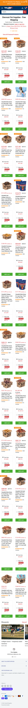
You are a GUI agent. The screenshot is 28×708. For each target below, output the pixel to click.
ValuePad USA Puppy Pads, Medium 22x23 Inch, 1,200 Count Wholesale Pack (20, 104)
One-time (6, 68)
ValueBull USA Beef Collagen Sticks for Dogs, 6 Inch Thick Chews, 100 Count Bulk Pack (20, 494)
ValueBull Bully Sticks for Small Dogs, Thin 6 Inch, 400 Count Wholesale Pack (6, 495)
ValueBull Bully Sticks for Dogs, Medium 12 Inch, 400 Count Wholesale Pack (20, 398)
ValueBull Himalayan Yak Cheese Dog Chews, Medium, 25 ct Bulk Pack (6, 445)
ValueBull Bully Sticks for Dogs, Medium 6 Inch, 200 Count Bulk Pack (20, 446)
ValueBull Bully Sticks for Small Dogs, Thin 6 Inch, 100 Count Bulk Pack (20, 57)
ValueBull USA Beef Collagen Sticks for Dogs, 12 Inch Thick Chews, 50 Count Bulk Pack (20, 543)
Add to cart (7, 81)
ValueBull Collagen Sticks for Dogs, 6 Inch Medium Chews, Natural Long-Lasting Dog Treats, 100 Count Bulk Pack (6, 298)
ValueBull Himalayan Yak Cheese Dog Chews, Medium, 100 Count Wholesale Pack (20, 347)
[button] (4, 61)
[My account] (22, 8)
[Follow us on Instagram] (8, 686)
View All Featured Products (11, 34)
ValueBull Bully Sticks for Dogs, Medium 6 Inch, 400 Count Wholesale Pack (20, 250)
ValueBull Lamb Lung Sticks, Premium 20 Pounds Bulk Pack (6, 151)
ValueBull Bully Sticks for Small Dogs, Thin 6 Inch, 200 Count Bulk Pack (6, 348)
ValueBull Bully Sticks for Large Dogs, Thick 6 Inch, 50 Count (20, 296)
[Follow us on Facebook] (2, 686)
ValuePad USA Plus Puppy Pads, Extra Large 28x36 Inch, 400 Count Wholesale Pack (20, 591)
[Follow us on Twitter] (5, 686)
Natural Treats (14, 28)
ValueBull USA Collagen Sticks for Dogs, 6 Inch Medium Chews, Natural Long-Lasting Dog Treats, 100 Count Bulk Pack (6, 200)
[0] (25, 8)
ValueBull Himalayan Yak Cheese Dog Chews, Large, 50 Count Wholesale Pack (6, 249)
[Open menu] (2, 8)
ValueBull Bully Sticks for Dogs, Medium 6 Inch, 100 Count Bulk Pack (6, 57)
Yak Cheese (23, 26)
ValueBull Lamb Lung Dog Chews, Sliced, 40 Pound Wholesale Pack (6, 592)
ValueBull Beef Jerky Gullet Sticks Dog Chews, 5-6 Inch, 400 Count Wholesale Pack (6, 395)
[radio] (3, 68)
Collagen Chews (10, 26)
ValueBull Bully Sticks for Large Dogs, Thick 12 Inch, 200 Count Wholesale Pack (6, 542)
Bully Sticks (17, 26)
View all (24, 622)
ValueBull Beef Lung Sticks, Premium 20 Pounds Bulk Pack (20, 151)
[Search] (25, 11)
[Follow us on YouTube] (11, 686)
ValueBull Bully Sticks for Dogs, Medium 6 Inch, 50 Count (20, 198)
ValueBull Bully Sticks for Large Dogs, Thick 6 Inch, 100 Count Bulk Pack (6, 104)
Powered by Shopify (5, 705)
